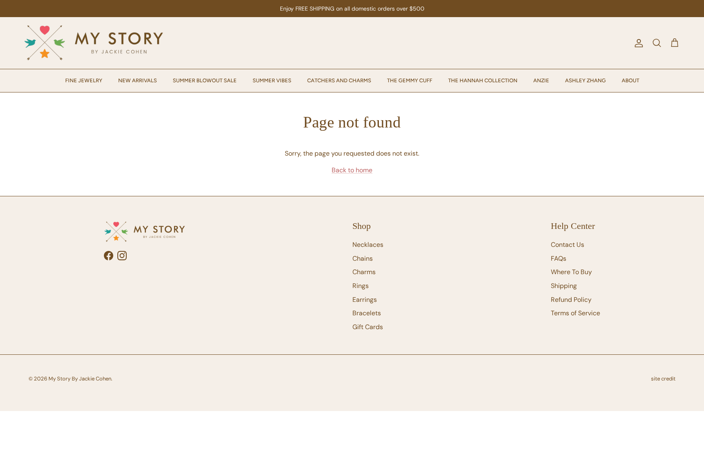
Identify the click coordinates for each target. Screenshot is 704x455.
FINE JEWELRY (83, 80)
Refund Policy (571, 299)
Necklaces (367, 244)
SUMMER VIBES (272, 80)
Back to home (352, 170)
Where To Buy (571, 272)
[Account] (637, 43)
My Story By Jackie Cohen (79, 378)
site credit (663, 378)
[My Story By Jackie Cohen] (93, 43)
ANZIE (541, 80)
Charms (364, 272)
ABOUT (630, 80)
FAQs (558, 258)
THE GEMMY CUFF (409, 80)
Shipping (564, 285)
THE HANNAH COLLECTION (482, 80)
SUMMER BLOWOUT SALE (205, 80)
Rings (360, 285)
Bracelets (366, 313)
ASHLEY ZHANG (585, 80)
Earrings (364, 299)
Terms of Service (575, 313)
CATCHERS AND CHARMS (339, 80)
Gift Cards (367, 327)
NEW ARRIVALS (137, 80)
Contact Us (567, 244)
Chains (362, 258)
